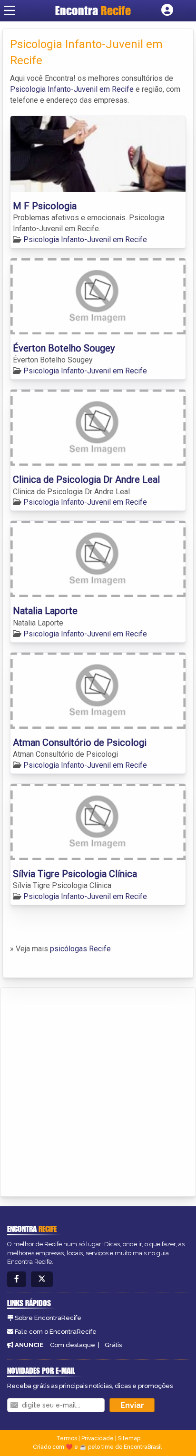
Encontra (93, 10)
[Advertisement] (98, 1091)
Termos (66, 1438)
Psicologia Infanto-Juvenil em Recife (72, 89)
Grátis (113, 1345)
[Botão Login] (167, 10)
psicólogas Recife (80, 948)
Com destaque (72, 1345)
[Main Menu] (9, 10)
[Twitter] (42, 1279)
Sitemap (129, 1438)
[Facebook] (16, 1279)
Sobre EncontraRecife (48, 1317)
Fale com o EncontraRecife (56, 1331)
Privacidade (97, 1438)
